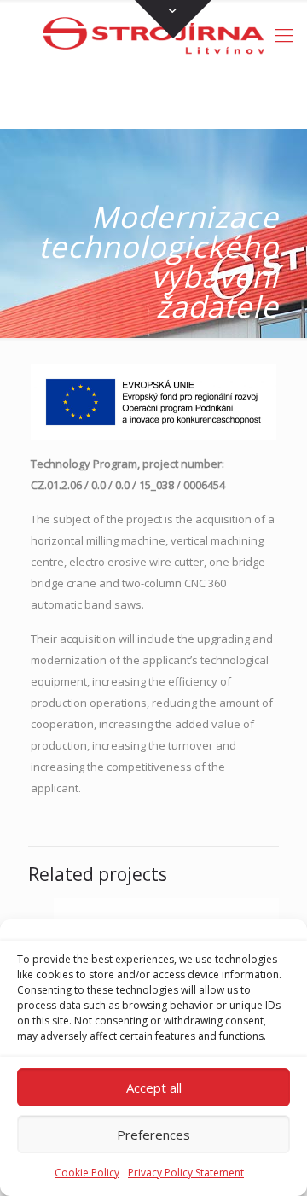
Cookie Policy (87, 1172)
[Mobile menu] (283, 34)
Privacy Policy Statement (186, 1172)
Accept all (154, 1087)
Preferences (153, 1134)
